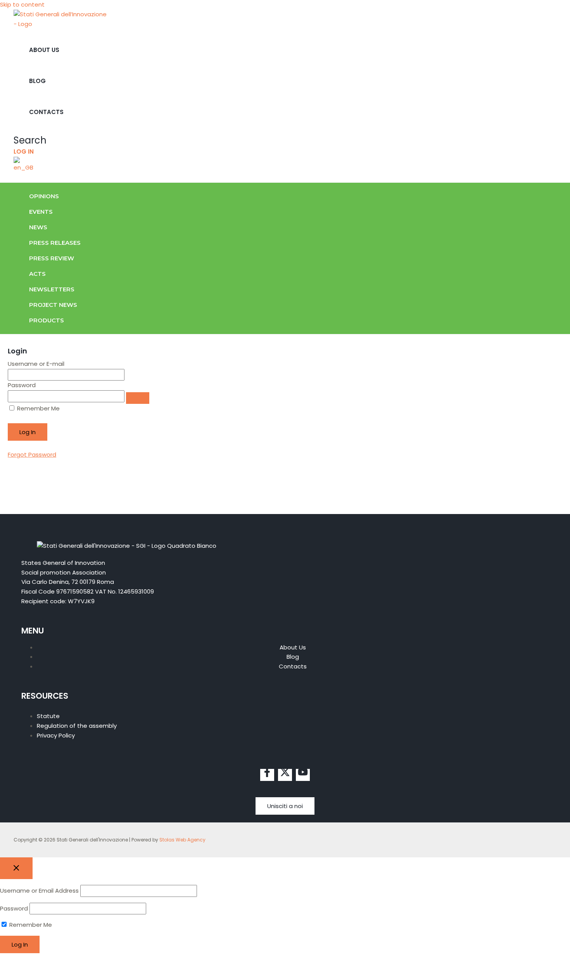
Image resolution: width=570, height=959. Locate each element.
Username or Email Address (39, 890)
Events (41, 211)
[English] (24, 167)
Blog (37, 81)
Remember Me (38, 408)
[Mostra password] (137, 398)
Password (22, 385)
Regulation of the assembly (77, 726)
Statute (48, 716)
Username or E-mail (36, 364)
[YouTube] (303, 775)
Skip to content (22, 4)
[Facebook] (267, 775)
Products (46, 320)
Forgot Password (32, 454)
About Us (44, 50)
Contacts (46, 112)
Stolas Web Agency (182, 839)
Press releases (55, 242)
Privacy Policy (56, 735)
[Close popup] (16, 868)
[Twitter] (285, 775)
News (38, 227)
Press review (51, 258)
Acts (37, 273)
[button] (30, 140)
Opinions (44, 196)
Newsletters (51, 289)
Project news (53, 304)
